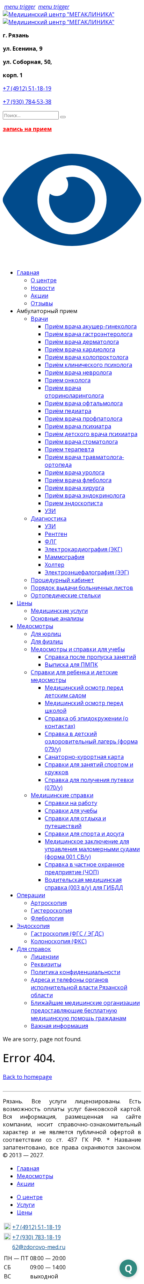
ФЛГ (51, 541)
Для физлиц (47, 641)
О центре (44, 280)
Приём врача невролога (78, 372)
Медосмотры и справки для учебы (78, 649)
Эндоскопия (33, 926)
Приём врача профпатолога (83, 418)
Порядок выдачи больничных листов (82, 588)
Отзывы (42, 303)
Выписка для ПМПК (71, 664)
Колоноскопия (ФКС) (59, 941)
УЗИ (50, 511)
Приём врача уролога (75, 472)
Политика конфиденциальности (75, 972)
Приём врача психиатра (78, 426)
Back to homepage (27, 1077)
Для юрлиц (46, 634)
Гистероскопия (51, 910)
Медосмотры (35, 626)
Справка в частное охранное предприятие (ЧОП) (84, 868)
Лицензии (45, 956)
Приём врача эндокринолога (85, 495)
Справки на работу (71, 803)
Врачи (39, 318)
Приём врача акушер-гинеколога (91, 326)
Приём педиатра (68, 411)
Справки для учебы (71, 810)
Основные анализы (57, 618)
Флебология (47, 918)
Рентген (56, 534)
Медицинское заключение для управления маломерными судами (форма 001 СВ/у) (92, 849)
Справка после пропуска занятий (90, 657)
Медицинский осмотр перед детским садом (84, 691)
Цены (24, 603)
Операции (31, 895)
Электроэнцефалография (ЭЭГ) (87, 572)
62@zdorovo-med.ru (38, 1247)
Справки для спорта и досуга (84, 833)
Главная (28, 272)
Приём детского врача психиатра (91, 434)
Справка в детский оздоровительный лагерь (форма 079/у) (91, 741)
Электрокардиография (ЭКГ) (83, 549)
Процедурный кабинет (62, 580)
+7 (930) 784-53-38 (27, 102)
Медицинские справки (62, 795)
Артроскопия (49, 903)
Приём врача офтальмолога (84, 403)
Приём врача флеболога (78, 480)
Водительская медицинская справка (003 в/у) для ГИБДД (84, 883)
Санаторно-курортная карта (84, 757)
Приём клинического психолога (88, 365)
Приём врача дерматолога (82, 342)
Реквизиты (46, 964)
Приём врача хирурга (74, 488)
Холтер (54, 564)
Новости (43, 288)
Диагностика (48, 518)
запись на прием (27, 129)
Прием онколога (68, 380)
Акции (39, 295)
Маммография (64, 557)
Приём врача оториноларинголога (74, 391)
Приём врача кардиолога (80, 349)
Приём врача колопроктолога (86, 357)
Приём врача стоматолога (81, 441)
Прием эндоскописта (74, 503)
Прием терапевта (69, 449)
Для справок (34, 949)
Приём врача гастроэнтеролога (88, 334)
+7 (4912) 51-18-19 (27, 88)
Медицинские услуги (59, 611)
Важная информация (59, 1026)
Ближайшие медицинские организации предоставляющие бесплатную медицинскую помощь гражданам (85, 1010)
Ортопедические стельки (66, 595)
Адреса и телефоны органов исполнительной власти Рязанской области (79, 987)
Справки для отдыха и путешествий (75, 822)
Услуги (26, 1205)
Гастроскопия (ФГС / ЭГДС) (67, 933)
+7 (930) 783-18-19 (36, 1237)
